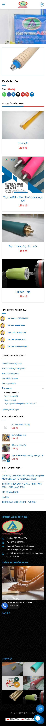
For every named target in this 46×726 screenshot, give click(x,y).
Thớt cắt (23, 143)
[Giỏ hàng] (42, 4)
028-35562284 (20, 538)
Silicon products (9, 383)
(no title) (5, 497)
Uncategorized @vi (10, 409)
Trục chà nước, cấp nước (23, 246)
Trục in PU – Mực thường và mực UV (23, 199)
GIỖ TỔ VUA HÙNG (10, 492)
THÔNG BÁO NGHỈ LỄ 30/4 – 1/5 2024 (19, 502)
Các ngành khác (11, 393)
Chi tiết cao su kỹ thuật (12, 363)
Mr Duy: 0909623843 (16, 325)
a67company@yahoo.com (23, 546)
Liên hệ (11, 89)
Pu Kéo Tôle (23, 292)
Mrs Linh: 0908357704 (17, 332)
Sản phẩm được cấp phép (13, 368)
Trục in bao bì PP (11, 396)
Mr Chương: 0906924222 (18, 318)
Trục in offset (10, 400)
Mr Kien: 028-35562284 (17, 346)
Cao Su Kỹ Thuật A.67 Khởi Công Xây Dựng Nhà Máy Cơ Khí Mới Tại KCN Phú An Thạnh (23, 477)
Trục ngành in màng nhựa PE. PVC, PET (20, 404)
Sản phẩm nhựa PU (10, 373)
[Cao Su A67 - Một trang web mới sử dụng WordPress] (23, 4)
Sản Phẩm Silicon (10, 378)
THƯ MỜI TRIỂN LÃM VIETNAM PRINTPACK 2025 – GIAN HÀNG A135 (22, 485)
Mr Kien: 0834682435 (16, 339)
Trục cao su (7, 388)
